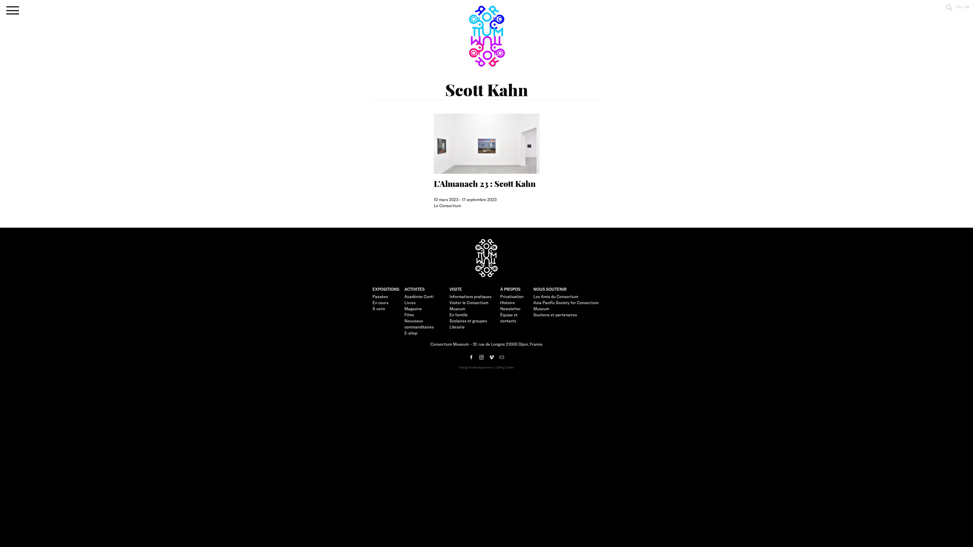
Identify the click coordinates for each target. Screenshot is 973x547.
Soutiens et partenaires (555, 314)
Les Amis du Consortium (555, 296)
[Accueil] (486, 36)
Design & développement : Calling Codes (486, 367)
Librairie (457, 326)
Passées (380, 296)
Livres (410, 302)
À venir (378, 308)
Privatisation (511, 296)
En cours (380, 302)
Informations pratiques (471, 296)
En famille (459, 314)
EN (959, 7)
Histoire (507, 302)
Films (409, 314)
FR (967, 7)
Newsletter (510, 308)
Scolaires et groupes (468, 320)
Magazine (413, 308)
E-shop (410, 332)
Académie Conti (419, 296)
